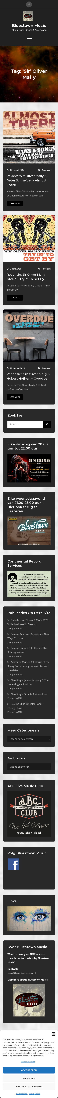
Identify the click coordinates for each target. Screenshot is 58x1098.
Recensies (46, 170)
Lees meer (15, 203)
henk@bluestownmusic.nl (21, 973)
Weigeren (29, 1078)
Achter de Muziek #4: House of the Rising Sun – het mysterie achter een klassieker (28, 666)
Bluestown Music (29, 25)
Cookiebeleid (22, 1093)
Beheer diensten (28, 1061)
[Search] (47, 424)
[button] (53, 1034)
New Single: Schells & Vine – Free (29, 694)
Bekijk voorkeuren (29, 1086)
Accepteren (29, 1070)
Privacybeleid (34, 1093)
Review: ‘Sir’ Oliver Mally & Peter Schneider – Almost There (27, 180)
